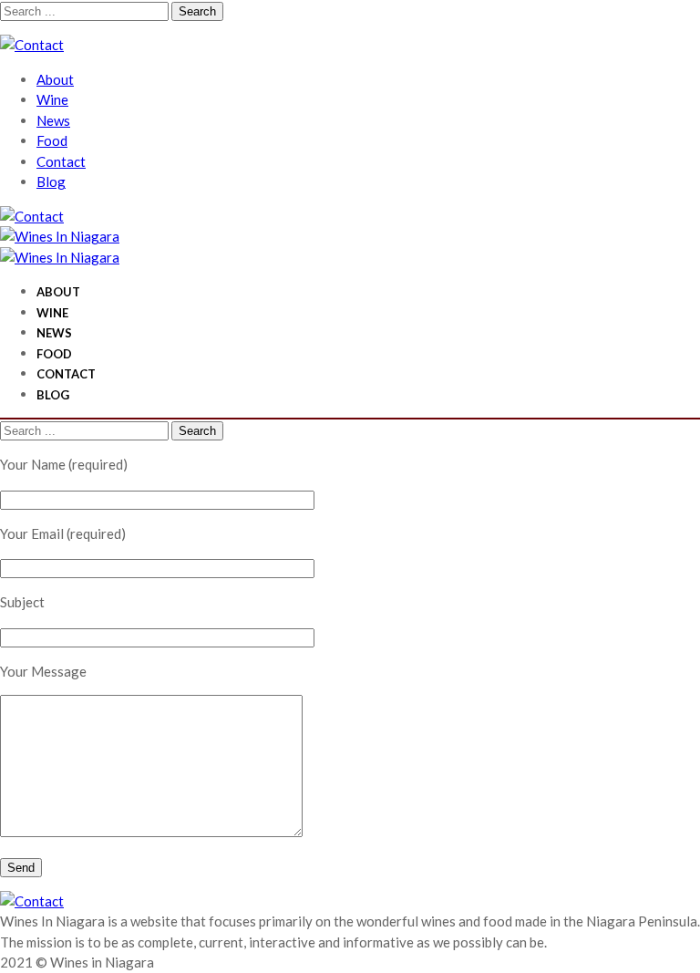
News (53, 120)
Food (51, 140)
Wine (52, 99)
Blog (51, 181)
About (55, 79)
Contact (61, 161)
